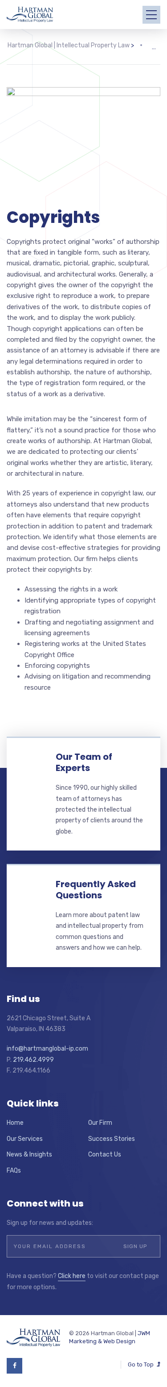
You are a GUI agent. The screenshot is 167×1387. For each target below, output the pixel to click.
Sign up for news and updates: (50, 1223)
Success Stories (111, 1139)
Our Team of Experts (84, 762)
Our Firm (100, 1123)
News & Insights (29, 1154)
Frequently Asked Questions (96, 889)
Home (15, 1123)
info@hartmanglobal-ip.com (47, 1048)
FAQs (14, 1170)
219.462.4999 (33, 1060)
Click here (72, 1276)
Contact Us (104, 1154)
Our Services (25, 1139)
